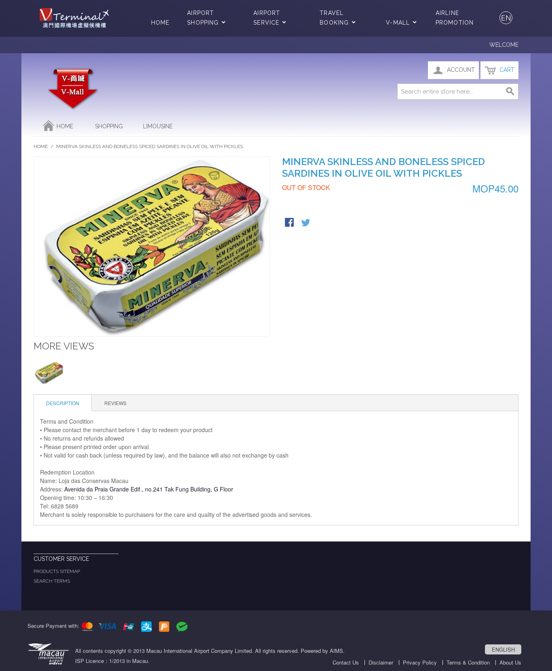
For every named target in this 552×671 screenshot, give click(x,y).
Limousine (158, 126)
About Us (510, 662)
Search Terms (52, 581)
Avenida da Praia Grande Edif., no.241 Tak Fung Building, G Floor (148, 489)
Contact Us (346, 662)
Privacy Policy (420, 662)
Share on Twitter (306, 223)
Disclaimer (381, 662)
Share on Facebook (290, 223)
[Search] (510, 92)
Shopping (109, 126)
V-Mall (398, 22)
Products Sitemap (57, 571)
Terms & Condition (468, 662)
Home (160, 22)
